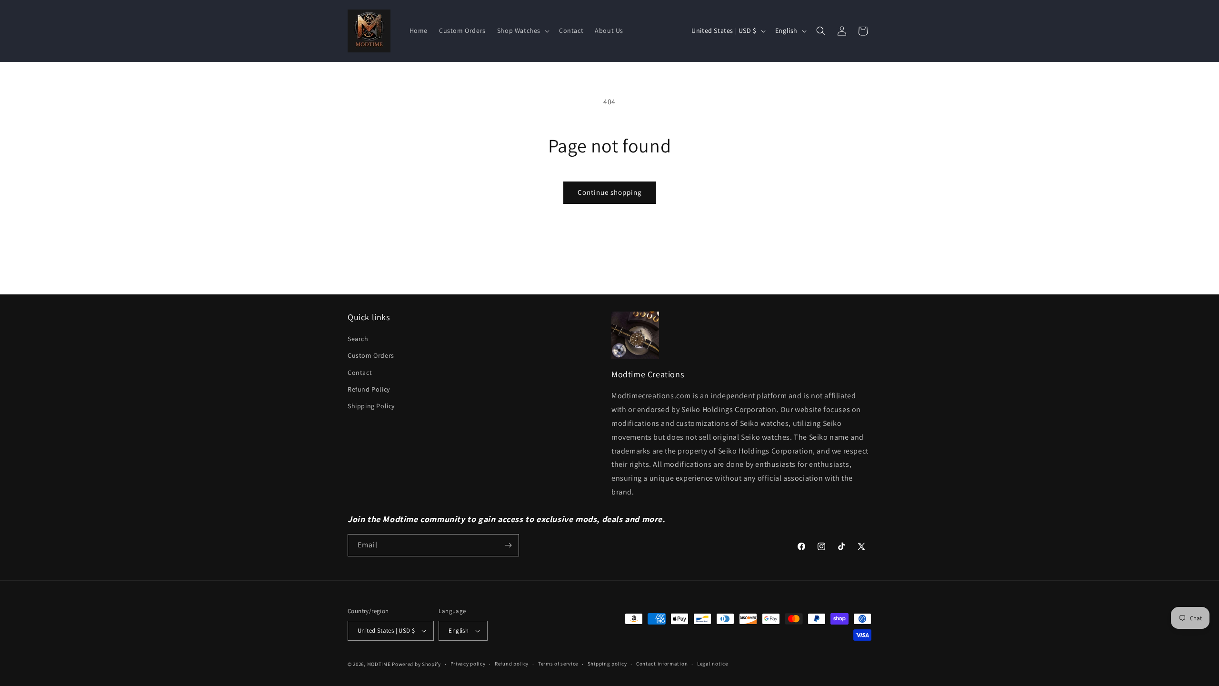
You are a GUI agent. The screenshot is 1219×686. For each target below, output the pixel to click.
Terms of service (558, 663)
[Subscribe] (508, 545)
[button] (522, 30)
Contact (360, 372)
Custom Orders (371, 355)
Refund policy (512, 663)
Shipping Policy (371, 406)
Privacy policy (468, 663)
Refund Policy (369, 389)
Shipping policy (607, 663)
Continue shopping (610, 192)
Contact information (662, 663)
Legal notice (712, 663)
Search (358, 338)
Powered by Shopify (416, 664)
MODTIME (379, 664)
